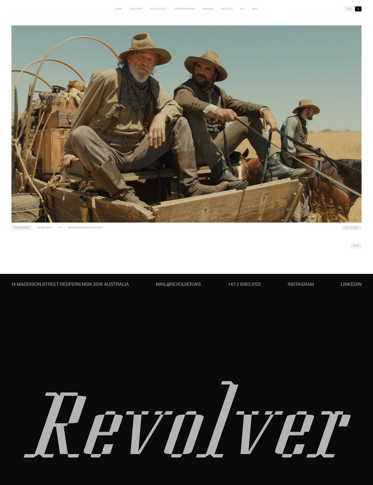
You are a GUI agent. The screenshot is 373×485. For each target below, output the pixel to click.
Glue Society (158, 8)
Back (356, 245)
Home (118, 8)
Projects (227, 8)
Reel (349, 8)
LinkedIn (351, 284)
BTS (242, 8)
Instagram (301, 284)
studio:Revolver (184, 8)
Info (255, 8)
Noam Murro (22, 227)
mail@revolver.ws (178, 284)
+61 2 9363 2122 (244, 284)
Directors (136, 8)
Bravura (208, 8)
